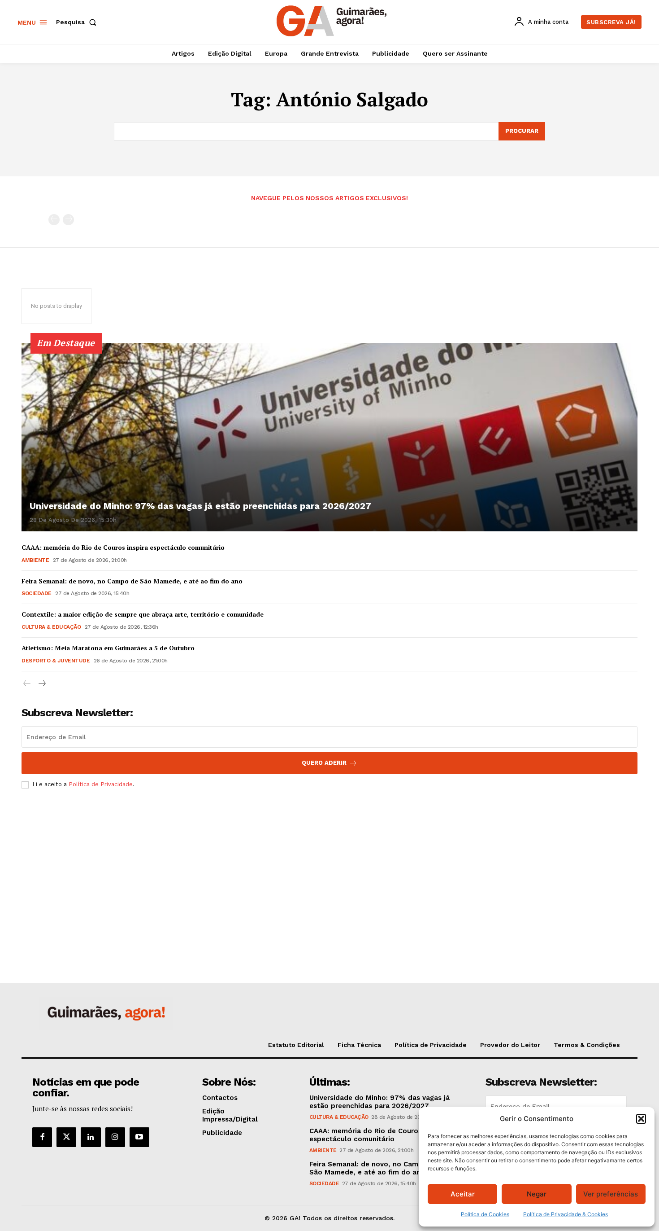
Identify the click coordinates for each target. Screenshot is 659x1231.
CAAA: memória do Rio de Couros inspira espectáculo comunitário (123, 547)
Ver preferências (610, 1194)
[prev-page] (54, 219)
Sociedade (37, 593)
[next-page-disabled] (68, 219)
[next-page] (41, 683)
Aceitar (463, 1194)
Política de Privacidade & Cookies (565, 1214)
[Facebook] (42, 1137)
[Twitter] (66, 1137)
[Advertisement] (329, 862)
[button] (641, 1118)
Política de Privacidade (101, 784)
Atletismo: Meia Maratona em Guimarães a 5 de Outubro (108, 648)
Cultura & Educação (51, 627)
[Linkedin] (90, 1137)
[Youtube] (139, 1137)
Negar (536, 1194)
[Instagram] (115, 1137)
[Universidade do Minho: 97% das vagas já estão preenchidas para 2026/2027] (329, 437)
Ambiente (35, 560)
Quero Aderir (324, 762)
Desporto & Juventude (56, 660)
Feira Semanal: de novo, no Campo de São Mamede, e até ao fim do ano (132, 581)
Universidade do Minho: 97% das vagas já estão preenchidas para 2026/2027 (200, 505)
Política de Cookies (485, 1214)
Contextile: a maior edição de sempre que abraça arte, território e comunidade (143, 614)
